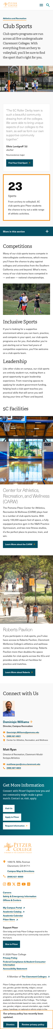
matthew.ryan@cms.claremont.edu (23, 764)
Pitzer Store (9, 919)
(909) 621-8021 (14, 736)
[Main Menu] (41, 5)
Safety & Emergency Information (19, 896)
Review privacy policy (33, 1024)
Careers (7, 892)
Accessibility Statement (15, 968)
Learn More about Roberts (17, 672)
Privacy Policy (10, 957)
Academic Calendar (13, 915)
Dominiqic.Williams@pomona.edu (23, 732)
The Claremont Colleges (34, 976)
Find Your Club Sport (18, 162)
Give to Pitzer (11, 944)
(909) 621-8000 (15, 876)
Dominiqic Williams (16, 722)
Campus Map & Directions (20, 871)
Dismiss (10, 1024)
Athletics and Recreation (14, 18)
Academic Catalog (12, 911)
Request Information (15, 825)
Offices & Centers (12, 900)
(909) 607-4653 (14, 767)
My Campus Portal (12, 907)
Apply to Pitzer (12, 816)
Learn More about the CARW (18, 544)
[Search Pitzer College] (48, 5)
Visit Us (8, 808)
